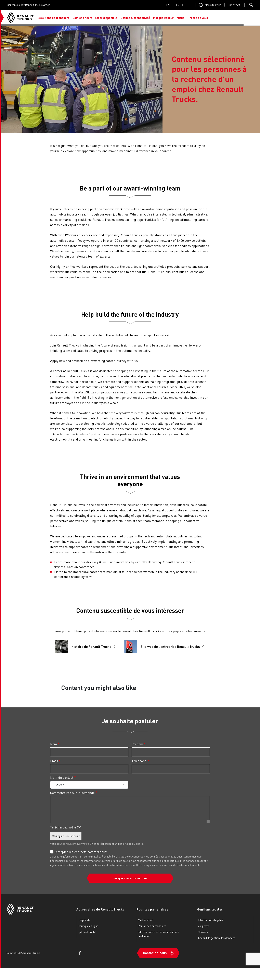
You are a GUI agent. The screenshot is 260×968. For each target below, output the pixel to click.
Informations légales (210, 920)
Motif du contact (61, 777)
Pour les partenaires (152, 909)
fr (177, 4)
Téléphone (139, 761)
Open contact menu (234, 5)
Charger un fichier (66, 836)
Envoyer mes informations (130, 878)
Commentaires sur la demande (72, 793)
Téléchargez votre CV (65, 827)
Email (54, 761)
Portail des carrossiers (152, 926)
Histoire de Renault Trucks (91, 647)
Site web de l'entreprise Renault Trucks (170, 647)
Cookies (203, 932)
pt (187, 4)
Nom (53, 744)
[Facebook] (79, 953)
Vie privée (203, 926)
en (168, 4)
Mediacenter (145, 920)
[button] (53, 18)
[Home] (20, 18)
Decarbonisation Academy (70, 434)
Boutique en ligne (88, 926)
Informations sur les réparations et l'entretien (159, 934)
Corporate (84, 920)
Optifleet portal (87, 932)
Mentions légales (210, 909)
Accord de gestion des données (216, 938)
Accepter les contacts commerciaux (81, 852)
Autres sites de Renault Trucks (100, 909)
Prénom (137, 744)
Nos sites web (213, 4)
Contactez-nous (155, 953)
